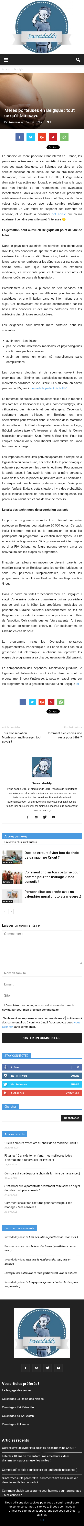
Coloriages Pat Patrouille (18, 1407)
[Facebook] (29, 817)
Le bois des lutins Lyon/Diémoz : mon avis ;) (52, 1237)
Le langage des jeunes (16, 1390)
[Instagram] (37, 817)
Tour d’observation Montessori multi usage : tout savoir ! (21, 737)
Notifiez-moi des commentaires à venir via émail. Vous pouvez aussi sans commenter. (42, 1022)
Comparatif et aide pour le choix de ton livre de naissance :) (42, 1173)
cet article (59, 214)
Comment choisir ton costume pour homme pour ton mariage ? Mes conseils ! (52, 877)
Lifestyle (7, 862)
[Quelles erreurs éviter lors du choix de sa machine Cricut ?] (12, 857)
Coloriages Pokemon (15, 1424)
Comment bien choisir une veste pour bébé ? (64, 735)
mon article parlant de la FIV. (48, 388)
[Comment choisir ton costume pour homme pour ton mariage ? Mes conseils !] (12, 877)
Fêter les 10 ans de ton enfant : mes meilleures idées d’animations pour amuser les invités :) (38, 1157)
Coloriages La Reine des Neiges (23, 1398)
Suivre (75, 1075)
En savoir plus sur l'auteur (20, 842)
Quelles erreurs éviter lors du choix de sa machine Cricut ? (41, 1143)
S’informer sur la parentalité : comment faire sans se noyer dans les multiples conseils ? (42, 1188)
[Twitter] (46, 817)
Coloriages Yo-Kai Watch (18, 1415)
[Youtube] (55, 817)
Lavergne (9, 1273)
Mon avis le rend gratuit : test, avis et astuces (49, 1273)
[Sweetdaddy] (42, 27)
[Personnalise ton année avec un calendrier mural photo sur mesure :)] (12, 896)
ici (77, 683)
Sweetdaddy (16, 121)
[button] (78, 59)
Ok (42, 1520)
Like (76, 1067)
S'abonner (72, 1092)
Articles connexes (15, 836)
